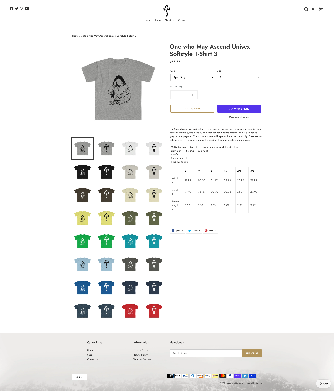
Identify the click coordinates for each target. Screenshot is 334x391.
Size (219, 70)
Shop (90, 354)
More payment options (239, 116)
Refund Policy (140, 354)
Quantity (176, 86)
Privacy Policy (140, 350)
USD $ (78, 377)
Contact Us (92, 359)
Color (173, 70)
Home (75, 35)
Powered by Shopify (254, 383)
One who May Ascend (236, 383)
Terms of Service (142, 359)
